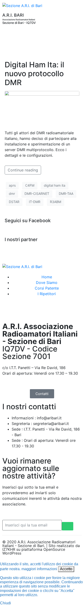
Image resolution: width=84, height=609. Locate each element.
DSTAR (14, 202)
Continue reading (23, 170)
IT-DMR (34, 202)
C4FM (29, 185)
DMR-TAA (66, 194)
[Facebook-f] (8, 311)
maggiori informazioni (39, 569)
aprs (12, 185)
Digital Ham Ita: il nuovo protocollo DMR (34, 73)
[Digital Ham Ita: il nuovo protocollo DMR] (42, 108)
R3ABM (55, 202)
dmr (12, 194)
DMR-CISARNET (36, 194)
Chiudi (5, 603)
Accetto (66, 569)
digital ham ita (54, 185)
